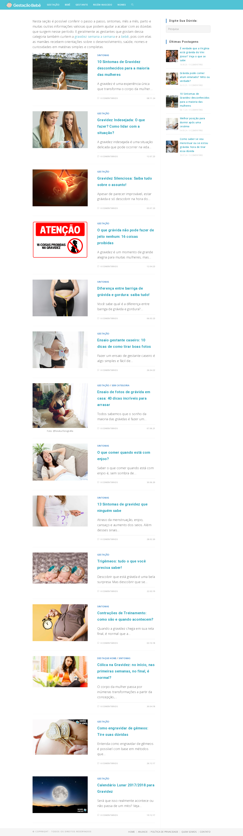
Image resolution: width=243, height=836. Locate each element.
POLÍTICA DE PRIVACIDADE (164, 831)
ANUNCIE (143, 831)
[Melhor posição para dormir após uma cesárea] (172, 124)
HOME (131, 831)
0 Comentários (109, 98)
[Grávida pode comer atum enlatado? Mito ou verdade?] (172, 79)
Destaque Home (106, 658)
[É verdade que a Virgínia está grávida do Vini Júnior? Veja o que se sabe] (172, 56)
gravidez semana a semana (95, 36)
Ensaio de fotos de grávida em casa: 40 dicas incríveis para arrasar (123, 398)
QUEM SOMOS (189, 831)
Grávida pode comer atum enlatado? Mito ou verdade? (195, 77)
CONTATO (205, 831)
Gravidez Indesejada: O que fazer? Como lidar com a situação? (121, 126)
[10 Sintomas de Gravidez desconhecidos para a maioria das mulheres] (172, 101)
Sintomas (103, 55)
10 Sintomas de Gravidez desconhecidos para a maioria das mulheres (123, 68)
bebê (125, 36)
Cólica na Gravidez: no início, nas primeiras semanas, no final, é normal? (126, 671)
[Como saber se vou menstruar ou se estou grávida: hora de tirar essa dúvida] (172, 147)
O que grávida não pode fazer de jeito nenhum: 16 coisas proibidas (125, 236)
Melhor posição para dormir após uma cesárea (192, 122)
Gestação (103, 113)
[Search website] (132, 5)
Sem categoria (121, 385)
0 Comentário (196, 64)
